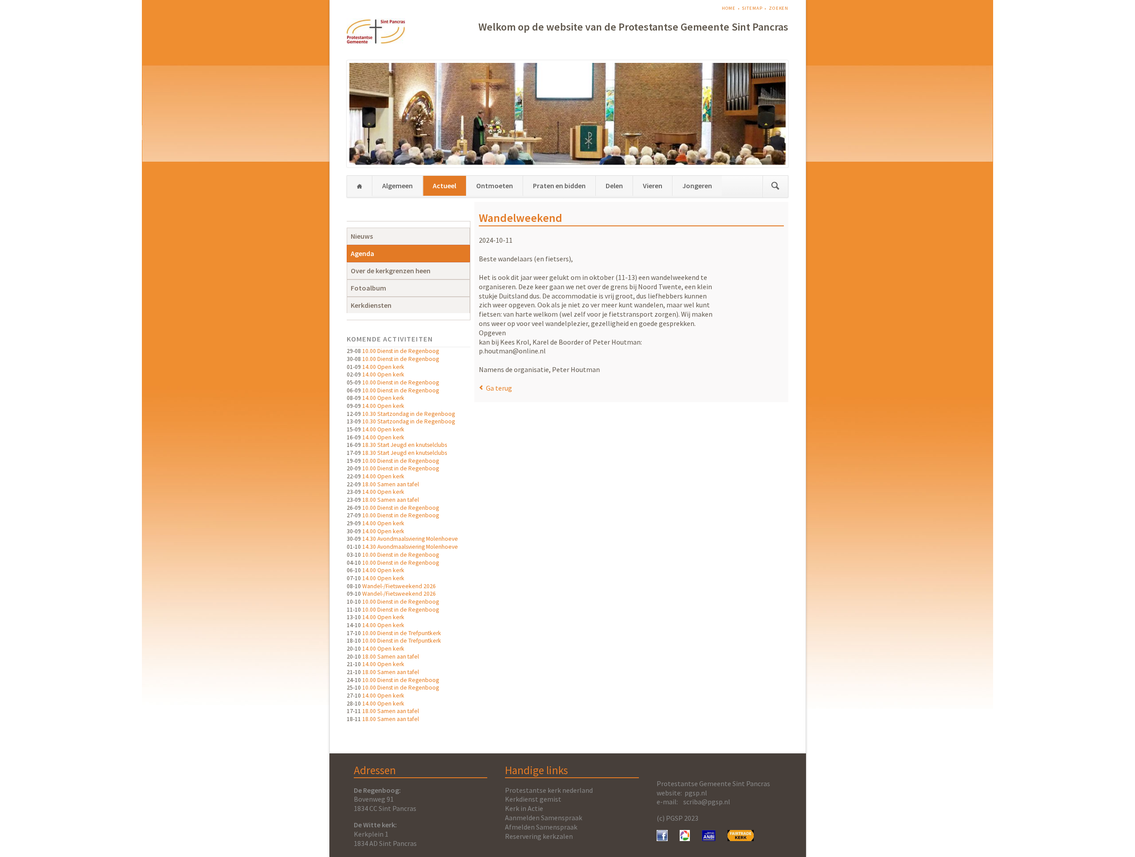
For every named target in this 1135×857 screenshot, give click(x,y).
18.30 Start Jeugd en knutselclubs (404, 445)
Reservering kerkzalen (539, 836)
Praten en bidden (559, 185)
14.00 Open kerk (383, 367)
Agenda (362, 253)
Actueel (444, 185)
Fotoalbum (368, 287)
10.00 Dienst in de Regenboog (400, 351)
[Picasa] (685, 838)
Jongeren (697, 185)
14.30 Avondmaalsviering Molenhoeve (410, 539)
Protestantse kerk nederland (549, 790)
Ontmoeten (494, 185)
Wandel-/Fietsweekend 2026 (399, 586)
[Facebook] (662, 838)
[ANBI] (709, 838)
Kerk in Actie (524, 808)
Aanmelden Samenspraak (543, 817)
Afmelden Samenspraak (541, 826)
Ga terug (499, 388)
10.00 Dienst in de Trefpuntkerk (401, 633)
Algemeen (397, 185)
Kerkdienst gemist (533, 799)
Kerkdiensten (371, 305)
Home (729, 8)
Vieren (652, 185)
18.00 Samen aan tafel (390, 484)
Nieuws (362, 236)
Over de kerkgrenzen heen (391, 270)
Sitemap (752, 8)
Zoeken (778, 8)
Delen (614, 185)
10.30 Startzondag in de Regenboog (408, 414)
